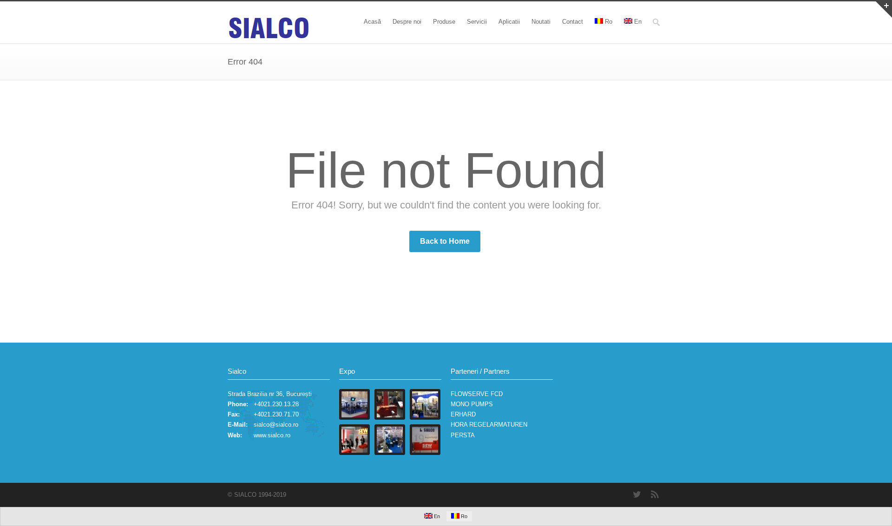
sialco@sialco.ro (276, 424)
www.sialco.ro (272, 435)
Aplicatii (509, 21)
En (638, 21)
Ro (608, 21)
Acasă (372, 21)
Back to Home (445, 241)
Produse (444, 21)
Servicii (477, 21)
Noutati (541, 21)
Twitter (636, 494)
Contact (572, 21)
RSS (655, 494)
